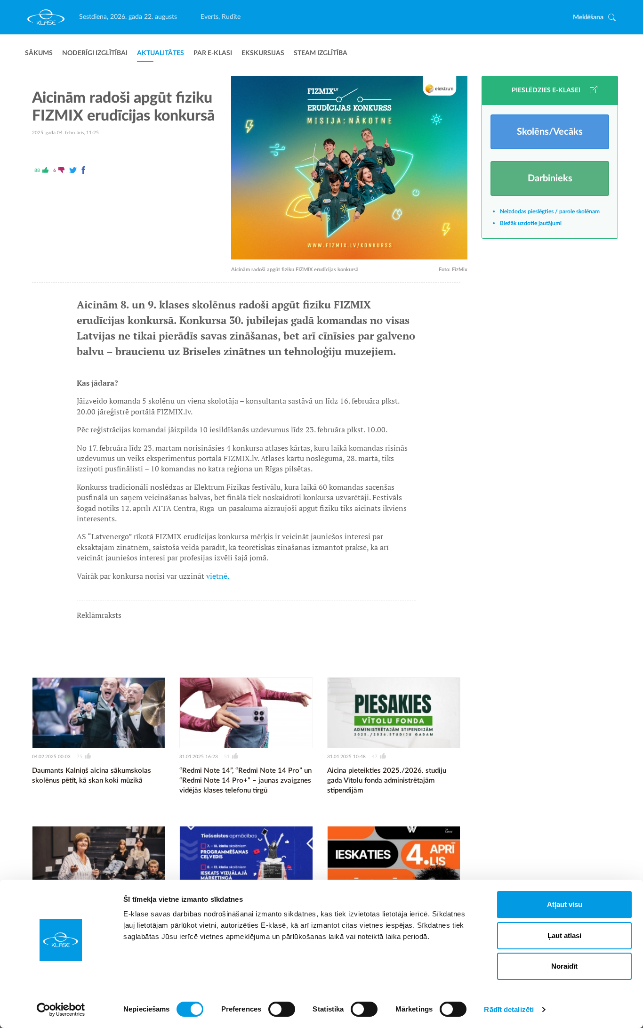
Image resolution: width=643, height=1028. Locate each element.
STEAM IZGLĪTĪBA (320, 53)
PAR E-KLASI (212, 53)
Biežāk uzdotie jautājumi (531, 223)
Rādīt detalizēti (509, 1009)
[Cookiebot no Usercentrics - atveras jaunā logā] (61, 1010)
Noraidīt (564, 966)
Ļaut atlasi (564, 935)
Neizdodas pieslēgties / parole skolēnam (550, 211)
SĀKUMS (39, 53)
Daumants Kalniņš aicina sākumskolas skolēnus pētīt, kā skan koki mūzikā (91, 775)
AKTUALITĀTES (160, 53)
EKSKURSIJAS (262, 53)
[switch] (281, 1009)
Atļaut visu (564, 904)
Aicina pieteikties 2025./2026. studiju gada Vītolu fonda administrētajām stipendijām (386, 780)
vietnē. (217, 576)
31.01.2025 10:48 (346, 756)
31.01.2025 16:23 (198, 756)
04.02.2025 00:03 (51, 756)
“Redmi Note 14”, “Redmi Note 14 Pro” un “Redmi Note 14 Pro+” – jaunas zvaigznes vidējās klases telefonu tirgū (245, 780)
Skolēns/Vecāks (550, 132)
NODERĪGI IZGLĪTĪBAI (95, 53)
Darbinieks (550, 178)
